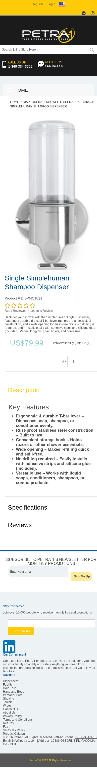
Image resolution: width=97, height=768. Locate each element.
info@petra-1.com (24, 740)
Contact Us (10, 709)
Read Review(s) (16, 311)
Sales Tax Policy (14, 730)
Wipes (7, 705)
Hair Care (9, 688)
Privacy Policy (12, 716)
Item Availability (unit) (67, 343)
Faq (5, 726)
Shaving (8, 698)
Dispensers (10, 681)
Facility (7, 684)
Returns (8, 723)
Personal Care (13, 695)
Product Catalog (14, 733)
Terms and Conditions (18, 719)
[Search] (92, 49)
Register (37, 4)
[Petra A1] (48, 35)
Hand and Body (13, 691)
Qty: (64, 361)
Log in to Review (41, 311)
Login (51, 4)
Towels (7, 702)
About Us (9, 712)
